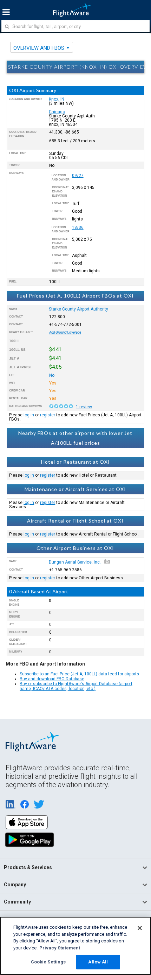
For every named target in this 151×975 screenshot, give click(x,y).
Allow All (98, 961)
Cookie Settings (48, 961)
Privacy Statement (59, 947)
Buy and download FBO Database (52, 678)
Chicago (57, 111)
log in (29, 414)
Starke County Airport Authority (78, 309)
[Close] (139, 928)
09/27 (78, 175)
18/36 (78, 227)
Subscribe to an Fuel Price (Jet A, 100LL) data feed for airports (79, 673)
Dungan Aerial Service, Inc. (75, 562)
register (47, 414)
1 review (84, 406)
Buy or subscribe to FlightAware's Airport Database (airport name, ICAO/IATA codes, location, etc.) (76, 686)
